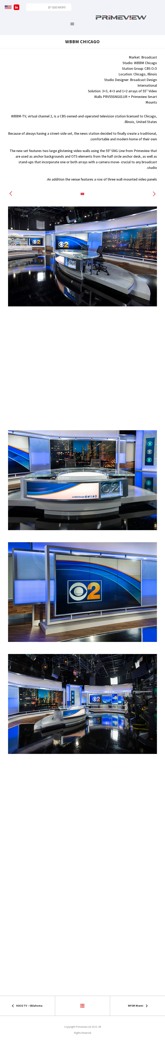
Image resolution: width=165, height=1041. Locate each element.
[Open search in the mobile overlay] (48, 7)
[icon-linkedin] (15, 7)
